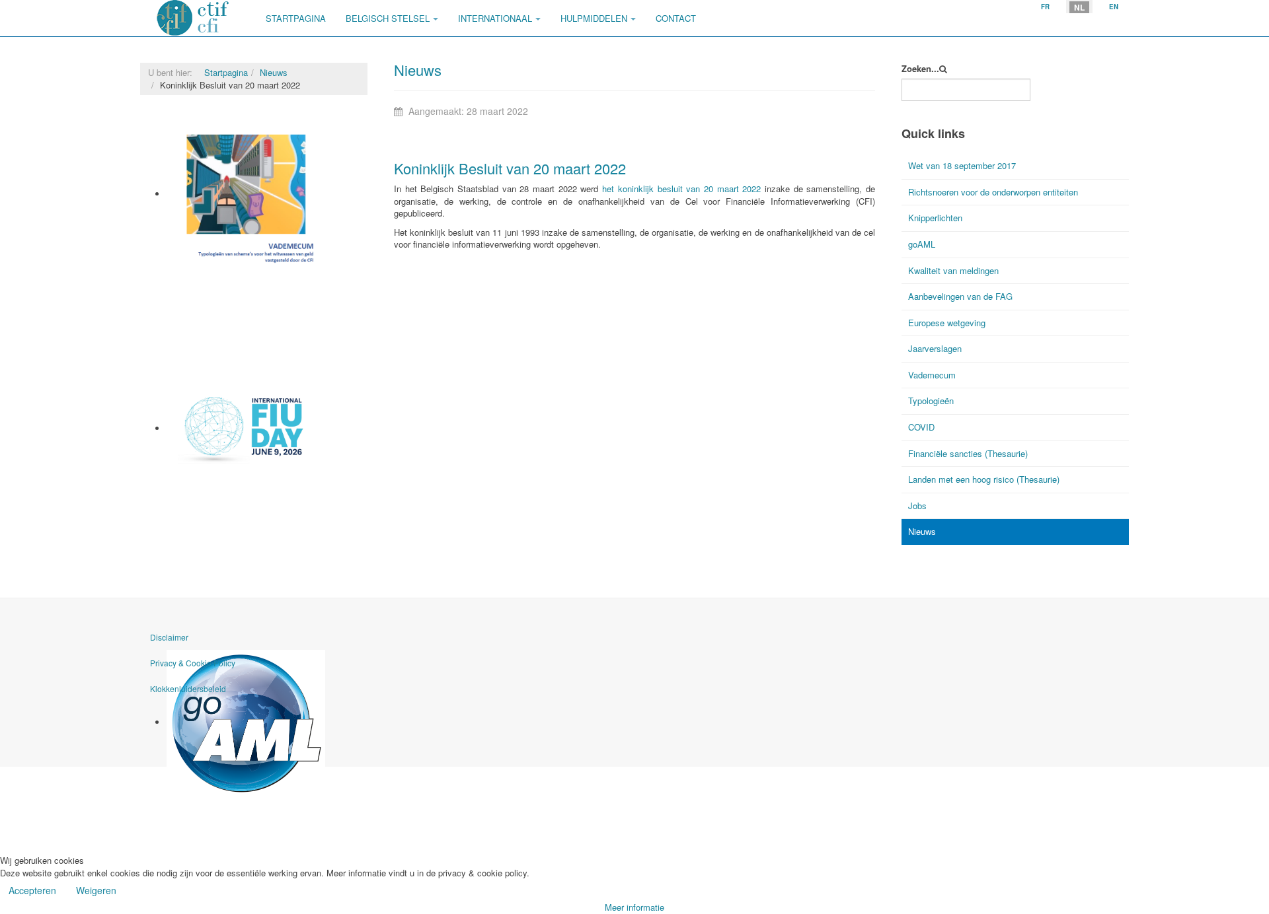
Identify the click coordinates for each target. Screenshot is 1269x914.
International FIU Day (209, 479)
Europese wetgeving (946, 322)
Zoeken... (920, 69)
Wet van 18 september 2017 (962, 165)
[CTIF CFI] (193, 18)
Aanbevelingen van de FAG (960, 296)
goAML (181, 802)
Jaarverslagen (935, 348)
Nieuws (274, 72)
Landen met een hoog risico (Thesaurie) (983, 479)
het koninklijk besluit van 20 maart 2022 (681, 188)
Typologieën (931, 400)
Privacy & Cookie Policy (192, 662)
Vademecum (192, 275)
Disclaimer (169, 637)
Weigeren (96, 890)
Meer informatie (634, 907)
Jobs (917, 505)
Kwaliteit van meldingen (953, 270)
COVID (921, 427)
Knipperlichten (935, 217)
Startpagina (296, 18)
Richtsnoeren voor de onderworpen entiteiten (993, 192)
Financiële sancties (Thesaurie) (968, 453)
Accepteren (32, 890)
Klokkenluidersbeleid (188, 688)
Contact (676, 18)
